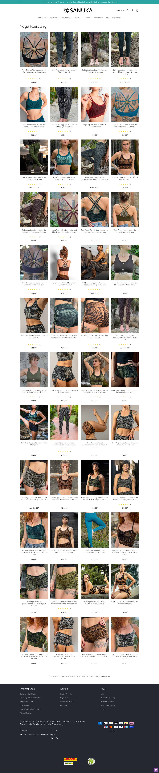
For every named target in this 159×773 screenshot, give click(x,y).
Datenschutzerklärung (108, 705)
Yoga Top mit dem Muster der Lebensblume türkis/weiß (64, 178)
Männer (77, 18)
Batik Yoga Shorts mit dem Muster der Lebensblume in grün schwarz (64, 603)
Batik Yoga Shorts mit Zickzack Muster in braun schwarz (94, 603)
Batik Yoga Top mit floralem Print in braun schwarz (125, 178)
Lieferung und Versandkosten (30, 698)
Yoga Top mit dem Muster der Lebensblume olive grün (125, 231)
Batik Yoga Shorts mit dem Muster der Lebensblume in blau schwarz (64, 336)
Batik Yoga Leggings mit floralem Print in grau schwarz (64, 126)
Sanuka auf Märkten (67, 701)
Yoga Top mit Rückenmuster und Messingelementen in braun (124, 284)
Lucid (103, 709)
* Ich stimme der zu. (39, 734)
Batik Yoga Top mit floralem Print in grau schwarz (34, 336)
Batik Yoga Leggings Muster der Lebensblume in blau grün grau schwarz (125, 72)
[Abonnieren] (56, 730)
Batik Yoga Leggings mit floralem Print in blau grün (64, 71)
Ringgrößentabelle (26, 701)
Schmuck (53, 18)
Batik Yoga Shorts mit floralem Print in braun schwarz (94, 336)
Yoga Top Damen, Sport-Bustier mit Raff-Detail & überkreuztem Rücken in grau (125, 656)
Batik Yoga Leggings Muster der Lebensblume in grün (34, 178)
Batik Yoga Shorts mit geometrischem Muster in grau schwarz (64, 656)
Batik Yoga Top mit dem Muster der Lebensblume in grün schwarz (94, 391)
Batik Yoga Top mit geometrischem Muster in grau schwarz (125, 444)
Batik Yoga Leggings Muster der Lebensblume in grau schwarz (94, 284)
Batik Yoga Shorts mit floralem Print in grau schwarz (64, 391)
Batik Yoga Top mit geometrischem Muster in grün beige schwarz (94, 498)
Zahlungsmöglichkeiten (28, 694)
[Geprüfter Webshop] (91, 761)
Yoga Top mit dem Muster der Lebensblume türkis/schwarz (34, 126)
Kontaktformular (66, 694)
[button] (43, 18)
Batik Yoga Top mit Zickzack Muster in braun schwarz (124, 603)
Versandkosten (104, 676)
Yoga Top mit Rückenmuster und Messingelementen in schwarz (34, 71)
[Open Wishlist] (156, 770)
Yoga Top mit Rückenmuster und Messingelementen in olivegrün (34, 391)
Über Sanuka (24, 705)
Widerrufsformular (107, 701)
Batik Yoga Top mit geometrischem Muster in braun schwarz (64, 551)
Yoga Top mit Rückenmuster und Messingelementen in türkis (124, 126)
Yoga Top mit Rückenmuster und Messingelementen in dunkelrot (64, 231)
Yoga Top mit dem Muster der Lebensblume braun (64, 284)
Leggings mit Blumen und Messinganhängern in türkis (94, 551)
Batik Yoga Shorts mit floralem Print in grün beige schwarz (124, 391)
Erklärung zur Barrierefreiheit (30, 709)
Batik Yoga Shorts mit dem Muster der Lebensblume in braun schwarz (94, 655)
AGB (102, 694)
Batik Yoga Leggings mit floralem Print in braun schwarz (94, 71)
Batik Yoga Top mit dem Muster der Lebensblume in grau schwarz (125, 498)
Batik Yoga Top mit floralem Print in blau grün (34, 444)
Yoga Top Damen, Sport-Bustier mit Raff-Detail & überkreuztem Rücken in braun (125, 552)
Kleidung (42, 18)
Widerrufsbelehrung (108, 698)
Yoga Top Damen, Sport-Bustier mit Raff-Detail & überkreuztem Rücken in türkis (34, 552)
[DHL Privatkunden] (70, 761)
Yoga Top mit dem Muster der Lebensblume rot (94, 126)
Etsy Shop (63, 705)
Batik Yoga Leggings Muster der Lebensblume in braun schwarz (34, 231)
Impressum (64, 698)
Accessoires (65, 18)
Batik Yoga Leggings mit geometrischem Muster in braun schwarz (125, 337)
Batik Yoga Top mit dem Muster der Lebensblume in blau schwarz (94, 231)
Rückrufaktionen (26, 713)
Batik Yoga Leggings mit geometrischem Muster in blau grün (94, 178)
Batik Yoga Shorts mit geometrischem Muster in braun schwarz (94, 445)
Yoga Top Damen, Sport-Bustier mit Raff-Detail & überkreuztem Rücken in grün (34, 656)
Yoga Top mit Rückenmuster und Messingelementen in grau (34, 284)
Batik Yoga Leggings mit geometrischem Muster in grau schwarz (64, 445)
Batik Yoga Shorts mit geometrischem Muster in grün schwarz (34, 604)
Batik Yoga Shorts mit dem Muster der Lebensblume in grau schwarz (34, 498)
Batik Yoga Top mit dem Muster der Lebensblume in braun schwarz (64, 498)
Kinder (87, 18)
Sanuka (117, 731)
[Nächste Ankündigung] (138, 2)
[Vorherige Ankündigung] (20, 2)
